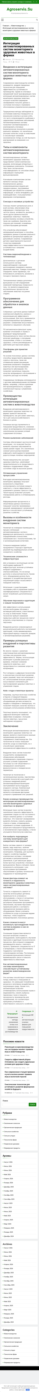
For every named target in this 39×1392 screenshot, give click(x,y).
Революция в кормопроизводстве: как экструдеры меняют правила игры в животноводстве (19, 1049)
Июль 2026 (8, 1166)
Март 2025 (7, 1224)
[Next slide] (36, 2)
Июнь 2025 (8, 1211)
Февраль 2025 (9, 1228)
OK (28, 1390)
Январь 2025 (8, 1232)
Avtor (8, 1055)
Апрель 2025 (8, 1220)
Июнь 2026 (8, 1170)
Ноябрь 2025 (8, 1191)
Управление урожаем (11, 1144)
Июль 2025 (8, 1207)
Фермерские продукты (12, 1148)
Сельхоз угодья (9, 1136)
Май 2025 (7, 1216)
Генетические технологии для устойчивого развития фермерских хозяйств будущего (19, 1086)
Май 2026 (7, 1174)
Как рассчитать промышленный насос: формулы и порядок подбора (18, 2)
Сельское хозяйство (11, 1131)
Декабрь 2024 (9, 1236)
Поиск (5, 1101)
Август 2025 (8, 1203)
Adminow (8, 59)
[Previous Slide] (33, 2)
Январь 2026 (8, 1183)
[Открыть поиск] (37, 20)
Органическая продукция (13, 1127)
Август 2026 (8, 1162)
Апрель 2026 (8, 1179)
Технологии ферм (10, 1140)
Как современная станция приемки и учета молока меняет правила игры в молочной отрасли (20, 1074)
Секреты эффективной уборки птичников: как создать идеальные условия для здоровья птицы (20, 1062)
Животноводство (11, 39)
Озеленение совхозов (12, 1123)
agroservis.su (19, 9)
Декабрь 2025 (9, 1187)
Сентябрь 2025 (9, 1199)
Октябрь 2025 (8, 1195)
